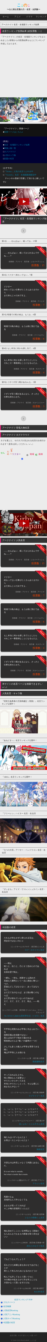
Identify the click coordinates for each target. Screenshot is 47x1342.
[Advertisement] (23, 70)
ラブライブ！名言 (36, 1095)
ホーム (6, 16)
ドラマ (29, 16)
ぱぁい (11, 450)
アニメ (17, 16)
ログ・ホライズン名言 (34, 950)
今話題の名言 (9, 1322)
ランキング (41, 16)
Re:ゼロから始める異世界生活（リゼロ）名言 (24, 1015)
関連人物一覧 (10, 148)
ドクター (16, 454)
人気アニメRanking (11, 1314)
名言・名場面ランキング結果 (17, 144)
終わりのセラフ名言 (35, 1246)
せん (3, 452)
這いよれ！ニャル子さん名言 (31, 1124)
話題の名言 (9, 158)
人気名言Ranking (10, 1310)
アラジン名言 (38, 1183)
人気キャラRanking (11, 1318)
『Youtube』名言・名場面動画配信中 (20, 174)
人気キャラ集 (10, 155)
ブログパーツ (9, 1302)
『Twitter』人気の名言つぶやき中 (18, 171)
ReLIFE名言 (39, 1291)
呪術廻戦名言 (38, 1061)
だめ (8, 451)
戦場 (32, 454)
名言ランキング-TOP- (23, 1299)
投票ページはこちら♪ (13, 132)
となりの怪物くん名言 (34, 1217)
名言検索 (7, 1306)
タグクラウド (10, 151)
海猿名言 (40, 1149)
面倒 (41, 454)
